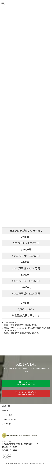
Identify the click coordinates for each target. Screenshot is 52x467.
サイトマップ (6, 424)
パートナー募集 (7, 415)
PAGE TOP (48, 450)
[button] (26, 383)
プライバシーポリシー (9, 419)
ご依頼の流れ (6, 406)
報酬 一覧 (5, 410)
